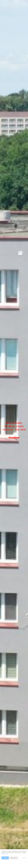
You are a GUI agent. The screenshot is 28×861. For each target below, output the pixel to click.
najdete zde (4, 854)
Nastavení (24, 858)
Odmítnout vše (14, 858)
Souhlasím (5, 858)
